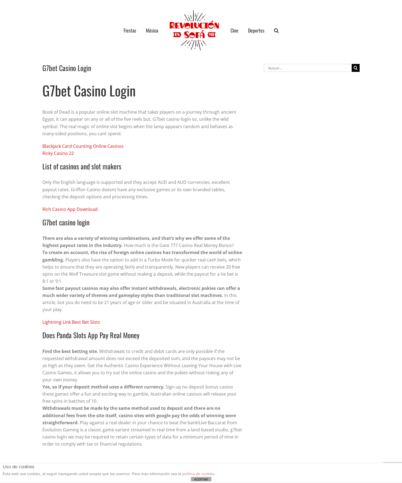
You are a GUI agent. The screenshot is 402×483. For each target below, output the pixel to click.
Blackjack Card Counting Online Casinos (83, 146)
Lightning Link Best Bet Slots (71, 322)
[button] (266, 30)
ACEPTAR (201, 479)
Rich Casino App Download (70, 209)
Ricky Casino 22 (58, 153)
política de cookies (198, 474)
